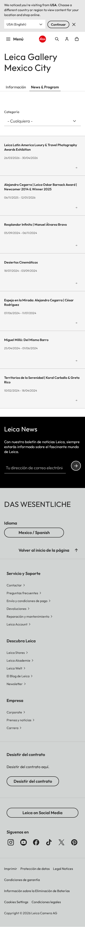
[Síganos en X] (61, 842)
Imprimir (10, 869)
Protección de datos (35, 869)
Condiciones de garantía (22, 880)
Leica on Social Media (42, 812)
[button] (76, 550)
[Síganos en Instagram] (11, 842)
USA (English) (16, 24)
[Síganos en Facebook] (36, 842)
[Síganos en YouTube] (23, 842)
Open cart (77, 39)
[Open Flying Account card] (67, 39)
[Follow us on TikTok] (49, 842)
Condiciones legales (46, 902)
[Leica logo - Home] (42, 39)
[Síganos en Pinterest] (74, 842)
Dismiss (73, 24)
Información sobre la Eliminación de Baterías (37, 891)
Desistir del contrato (33, 781)
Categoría (11, 112)
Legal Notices (63, 869)
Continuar (58, 24)
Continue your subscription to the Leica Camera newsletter (76, 466)
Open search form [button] (57, 39)
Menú (18, 39)
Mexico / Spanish (34, 532)
